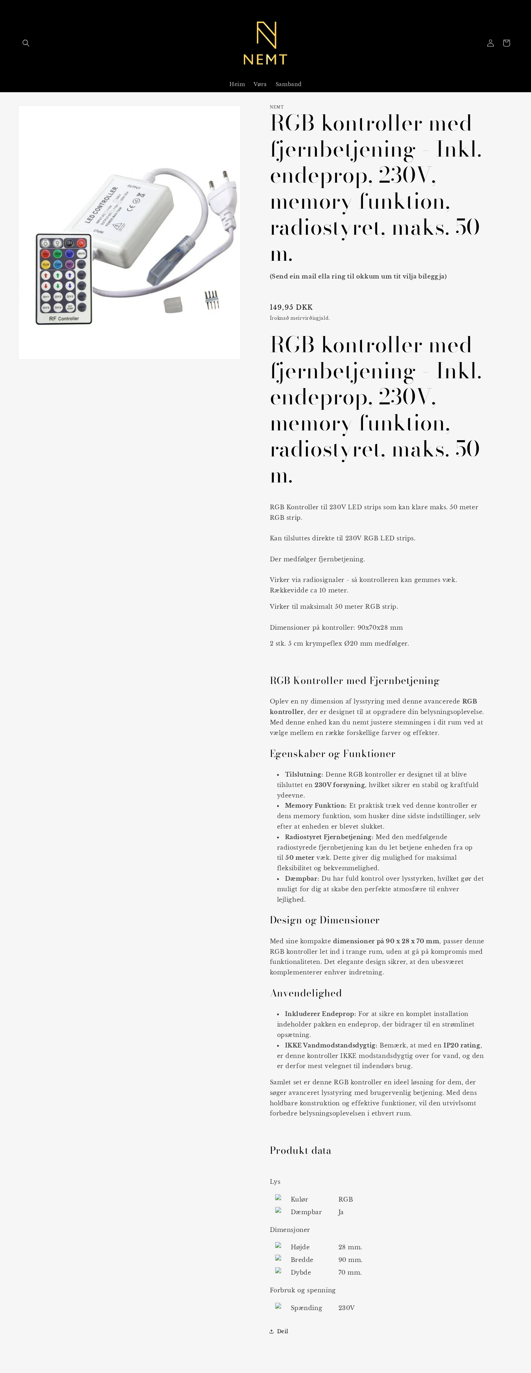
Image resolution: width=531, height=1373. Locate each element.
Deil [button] (283, 1331)
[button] (26, 43)
